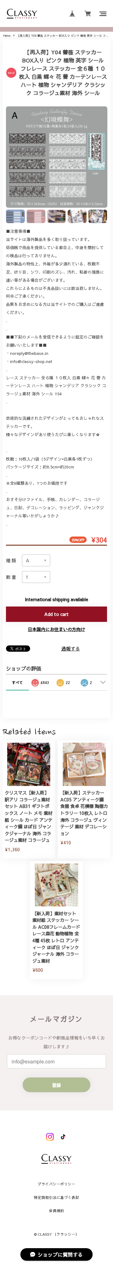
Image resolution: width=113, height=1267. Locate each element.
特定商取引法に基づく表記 (56, 1197)
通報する (70, 648)
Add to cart (56, 614)
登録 (56, 1085)
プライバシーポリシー (56, 1184)
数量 (12, 577)
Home (7, 35)
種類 (12, 560)
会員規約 (56, 1211)
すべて (17, 682)
